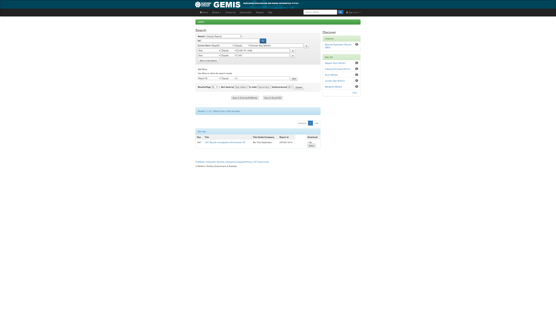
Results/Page (204, 87)
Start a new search (208, 60)
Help (270, 12)
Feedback (200, 161)
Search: (201, 36)
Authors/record (279, 87)
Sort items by (227, 87)
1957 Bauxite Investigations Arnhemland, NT (225, 142)
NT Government (261, 161)
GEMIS (201, 22)
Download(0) (246, 12)
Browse (216, 12)
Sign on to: (353, 12)
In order (253, 87)
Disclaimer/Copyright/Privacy (239, 161)
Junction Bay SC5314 (335, 80)
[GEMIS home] (268, 4)
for (199, 40)
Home (205, 12)
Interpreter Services (215, 161)
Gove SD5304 (331, 74)
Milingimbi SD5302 (333, 86)
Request (260, 12)
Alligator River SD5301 (335, 63)
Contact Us (230, 12)
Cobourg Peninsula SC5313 (337, 68)
